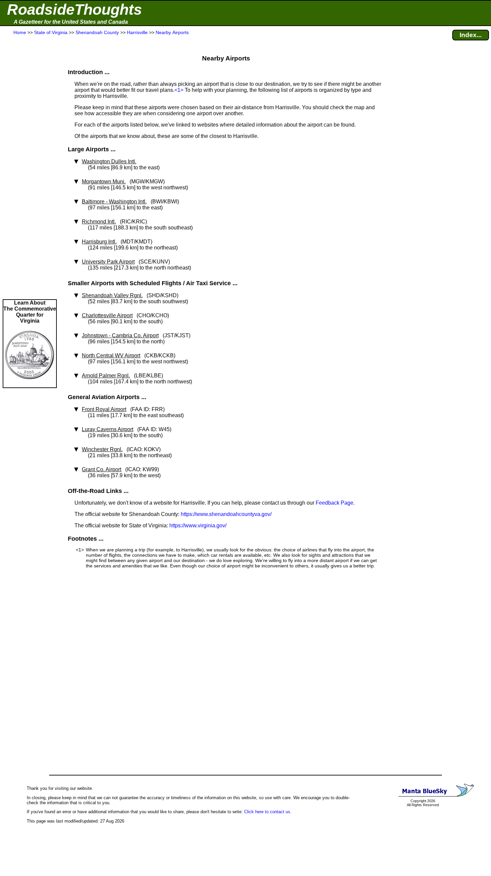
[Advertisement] (29, 167)
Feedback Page (334, 503)
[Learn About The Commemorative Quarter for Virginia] (29, 384)
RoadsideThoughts (74, 9)
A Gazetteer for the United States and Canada (71, 22)
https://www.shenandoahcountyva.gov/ (226, 514)
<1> (178, 90)
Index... (471, 34)
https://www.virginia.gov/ (197, 525)
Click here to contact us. (268, 811)
